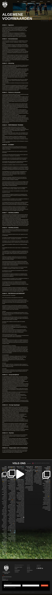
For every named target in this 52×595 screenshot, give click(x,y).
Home (18, 1)
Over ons (41, 1)
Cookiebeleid (32, 592)
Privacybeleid (23, 592)
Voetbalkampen (17, 570)
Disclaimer (28, 592)
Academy (16, 568)
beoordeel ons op (4, 580)
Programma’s (33, 1)
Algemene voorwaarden (17, 592)
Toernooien (25, 1)
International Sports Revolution (7, 576)
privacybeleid (9, 587)
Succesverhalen (29, 570)
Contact (48, 1)
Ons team (28, 568)
